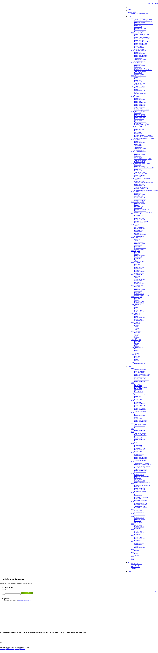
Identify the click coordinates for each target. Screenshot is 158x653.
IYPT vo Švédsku (139, 47)
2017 (132, 452)
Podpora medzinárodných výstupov (143, 24)
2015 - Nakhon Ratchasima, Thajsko (140, 163)
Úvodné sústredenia (139, 142)
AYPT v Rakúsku (139, 49)
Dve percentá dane (139, 119)
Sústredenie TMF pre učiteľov (142, 38)
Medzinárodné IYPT (139, 61)
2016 (132, 461)
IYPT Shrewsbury (139, 487)
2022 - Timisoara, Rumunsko (138, 76)
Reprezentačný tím (139, 301)
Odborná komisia (135, 567)
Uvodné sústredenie (139, 515)
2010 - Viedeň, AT (136, 224)
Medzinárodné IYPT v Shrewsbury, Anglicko (146, 190)
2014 (132, 484)
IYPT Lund (137, 384)
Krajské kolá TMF (139, 40)
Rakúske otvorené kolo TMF (141, 209)
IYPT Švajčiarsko (139, 372)
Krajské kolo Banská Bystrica (142, 374)
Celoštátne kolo (138, 27)
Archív (129, 16)
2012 (132, 501)
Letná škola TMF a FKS (140, 173)
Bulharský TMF (138, 392)
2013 (132, 492)
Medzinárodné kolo (139, 150)
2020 (132, 429)
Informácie (137, 239)
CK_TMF (137, 390)
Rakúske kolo (137, 233)
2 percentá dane (138, 132)
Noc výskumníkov (139, 227)
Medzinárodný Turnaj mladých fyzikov (144, 138)
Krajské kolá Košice (139, 117)
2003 (132, 552)
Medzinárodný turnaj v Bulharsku (143, 70)
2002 (132, 556)
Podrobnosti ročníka (139, 363)
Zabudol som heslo (151, 592)
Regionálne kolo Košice (140, 500)
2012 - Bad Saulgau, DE (137, 202)
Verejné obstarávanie (139, 176)
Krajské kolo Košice (139, 105)
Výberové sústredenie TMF (141, 187)
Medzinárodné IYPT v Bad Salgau (143, 212)
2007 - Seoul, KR (135, 262)
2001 (132, 558)
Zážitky (136, 329)
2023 (132, 400)
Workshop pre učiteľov (140, 395)
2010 (132, 513)
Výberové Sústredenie (140, 411)
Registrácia (148, 3)
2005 (132, 541)
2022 (132, 412)
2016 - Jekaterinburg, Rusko (138, 151)
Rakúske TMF (138, 73)
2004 (132, 549)
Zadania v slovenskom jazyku (142, 37)
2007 (132, 530)
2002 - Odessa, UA (136, 313)
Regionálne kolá (138, 196)
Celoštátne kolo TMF (139, 68)
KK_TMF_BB (138, 386)
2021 (132, 423)
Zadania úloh (137, 52)
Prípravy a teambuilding (140, 387)
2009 (132, 516)
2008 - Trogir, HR (135, 251)
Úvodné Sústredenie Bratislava (142, 482)
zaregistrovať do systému (24, 600)
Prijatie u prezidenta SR (140, 491)
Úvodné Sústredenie (139, 408)
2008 (132, 524)
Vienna (136, 546)
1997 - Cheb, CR (135, 354)
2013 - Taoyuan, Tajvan (137, 191)
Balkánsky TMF (138, 445)
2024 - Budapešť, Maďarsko (138, 50)
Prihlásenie (155, 3)
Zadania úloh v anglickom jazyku (139, 13)
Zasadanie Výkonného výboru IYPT (143, 182)
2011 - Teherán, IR (136, 214)
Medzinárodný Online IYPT (141, 110)
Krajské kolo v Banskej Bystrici (142, 41)
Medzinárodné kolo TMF (140, 503)
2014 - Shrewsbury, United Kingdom (140, 178)
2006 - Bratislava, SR (136, 274)
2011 (132, 509)
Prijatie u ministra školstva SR (142, 485)
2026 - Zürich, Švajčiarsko (138, 18)
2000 (132, 559)
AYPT (136, 92)
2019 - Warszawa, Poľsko (138, 111)
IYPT (135, 95)
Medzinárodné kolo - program (142, 295)
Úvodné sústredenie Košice (141, 380)
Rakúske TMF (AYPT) (140, 123)
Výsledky (136, 328)
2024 (132, 393)
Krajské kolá (137, 67)
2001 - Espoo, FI (135, 322)
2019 (132, 432)
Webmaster (22, 649)
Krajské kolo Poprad (139, 107)
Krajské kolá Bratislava (140, 116)
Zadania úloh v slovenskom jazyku (143, 21)
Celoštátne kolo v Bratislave (141, 463)
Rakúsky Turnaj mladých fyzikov (143, 135)
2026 (132, 368)
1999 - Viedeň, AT (136, 340)
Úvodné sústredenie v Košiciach (142, 464)
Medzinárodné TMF (139, 74)
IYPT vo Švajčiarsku (139, 31)
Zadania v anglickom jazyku (141, 34)
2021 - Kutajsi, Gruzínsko (138, 86)
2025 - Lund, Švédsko (137, 33)
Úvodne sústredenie (139, 519)
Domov (130, 9)
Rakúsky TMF (138, 446)
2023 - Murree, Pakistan (137, 62)
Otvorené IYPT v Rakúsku (141, 221)
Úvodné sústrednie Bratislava (142, 375)
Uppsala (136, 555)
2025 (132, 383)
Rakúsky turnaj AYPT (140, 28)
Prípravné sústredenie (139, 271)
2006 (132, 535)
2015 (132, 473)
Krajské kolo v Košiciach (140, 44)
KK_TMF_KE (138, 389)
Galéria (130, 366)
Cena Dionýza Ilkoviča (140, 448)
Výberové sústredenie (140, 30)
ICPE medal (137, 498)
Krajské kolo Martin (139, 104)
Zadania (136, 205)
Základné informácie (136, 564)
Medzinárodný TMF (139, 162)
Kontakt (130, 571)
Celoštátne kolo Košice (140, 378)
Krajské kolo (137, 25)
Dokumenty (134, 568)
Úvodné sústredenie (139, 22)
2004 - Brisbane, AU (136, 297)
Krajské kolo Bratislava (140, 102)
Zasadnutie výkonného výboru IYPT (143, 168)
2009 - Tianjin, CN (136, 237)
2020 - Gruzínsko (135, 96)
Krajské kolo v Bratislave (140, 43)
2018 (132, 443)
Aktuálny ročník (132, 12)
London (136, 553)
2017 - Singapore (135, 139)
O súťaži (130, 562)
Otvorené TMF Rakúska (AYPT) (143, 159)
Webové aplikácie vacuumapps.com (9, 649)
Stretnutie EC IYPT (139, 481)
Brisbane (136, 550)
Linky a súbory (135, 565)
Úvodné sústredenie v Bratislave (142, 466)
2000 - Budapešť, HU (136, 331)
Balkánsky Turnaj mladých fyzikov (143, 136)
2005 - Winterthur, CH (137, 285)
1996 (132, 362)
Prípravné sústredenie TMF (141, 188)
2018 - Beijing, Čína (136, 126)
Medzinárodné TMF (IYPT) (141, 125)
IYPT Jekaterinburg (139, 467)
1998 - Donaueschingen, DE (138, 347)
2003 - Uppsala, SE (136, 304)
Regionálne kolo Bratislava (141, 497)
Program (136, 325)
